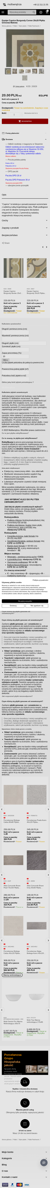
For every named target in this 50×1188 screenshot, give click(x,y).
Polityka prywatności (40, 580)
